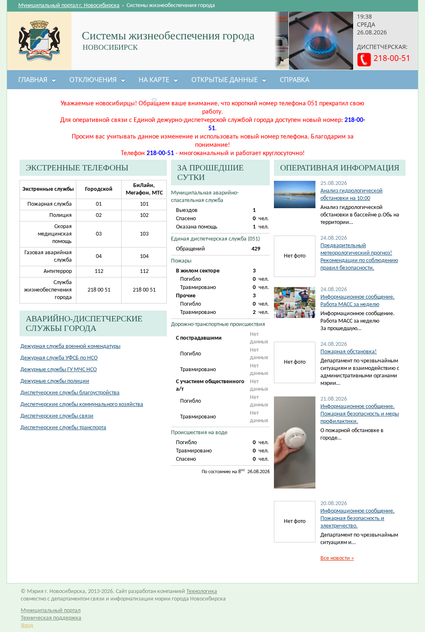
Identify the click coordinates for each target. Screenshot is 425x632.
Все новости (337, 558)
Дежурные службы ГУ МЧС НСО (58, 370)
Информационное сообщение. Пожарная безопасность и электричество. (357, 518)
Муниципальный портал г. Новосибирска (69, 5)
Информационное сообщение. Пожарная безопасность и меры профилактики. (359, 414)
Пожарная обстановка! (348, 352)
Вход (27, 625)
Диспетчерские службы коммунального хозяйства (81, 404)
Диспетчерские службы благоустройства (70, 393)
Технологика (201, 591)
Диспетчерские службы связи (56, 416)
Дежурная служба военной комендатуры (70, 346)
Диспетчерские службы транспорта (63, 428)
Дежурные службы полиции (54, 381)
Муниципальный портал (51, 611)
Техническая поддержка (51, 618)
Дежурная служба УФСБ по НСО (59, 358)
